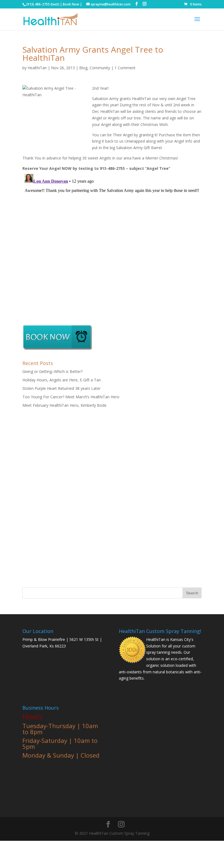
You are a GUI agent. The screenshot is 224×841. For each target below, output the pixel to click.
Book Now (71, 4)
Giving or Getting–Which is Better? (52, 371)
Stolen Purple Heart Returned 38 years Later (61, 388)
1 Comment (124, 67)
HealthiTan (37, 67)
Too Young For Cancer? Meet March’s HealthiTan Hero (70, 396)
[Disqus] (112, 240)
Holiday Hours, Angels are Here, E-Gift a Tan (61, 379)
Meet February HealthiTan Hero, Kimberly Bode (64, 405)
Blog (83, 67)
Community (100, 67)
